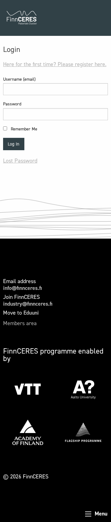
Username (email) (19, 79)
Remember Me (23, 129)
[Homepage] (21, 18)
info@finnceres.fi (22, 288)
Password (12, 104)
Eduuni (31, 312)
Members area (20, 323)
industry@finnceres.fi (27, 304)
